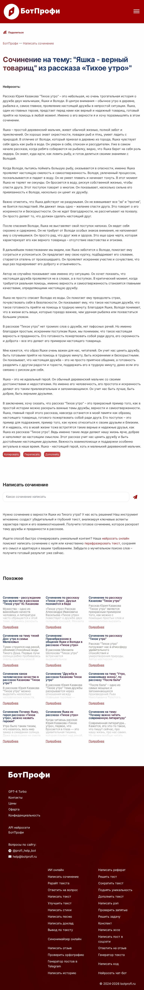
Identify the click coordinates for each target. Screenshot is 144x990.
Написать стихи (60, 910)
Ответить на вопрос (63, 890)
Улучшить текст (60, 903)
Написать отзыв (60, 948)
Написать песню (60, 916)
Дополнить (52, 454)
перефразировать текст (102, 543)
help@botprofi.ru (25, 856)
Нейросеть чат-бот (112, 973)
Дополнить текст (111, 896)
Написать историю (62, 973)
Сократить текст (111, 883)
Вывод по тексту (60, 930)
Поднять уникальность (115, 890)
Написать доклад (61, 923)
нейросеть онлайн (115, 538)
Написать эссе (109, 930)
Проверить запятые (113, 910)
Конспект (105, 923)
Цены (12, 803)
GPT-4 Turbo (17, 791)
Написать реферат (112, 870)
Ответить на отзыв (112, 948)
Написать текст (59, 896)
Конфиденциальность (24, 815)
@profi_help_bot (24, 850)
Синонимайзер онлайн (64, 939)
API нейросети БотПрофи (19, 830)
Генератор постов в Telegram (62, 963)
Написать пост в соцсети (110, 939)
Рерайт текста (58, 883)
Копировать (11, 454)
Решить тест (107, 876)
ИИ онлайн (56, 870)
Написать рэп (108, 903)
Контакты (15, 797)
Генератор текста (111, 955)
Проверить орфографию (66, 955)
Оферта (14, 809)
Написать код (108, 964)
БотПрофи (10, 43)
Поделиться (16, 32)
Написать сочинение (38, 43)
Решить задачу (109, 916)
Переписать (32, 454)
